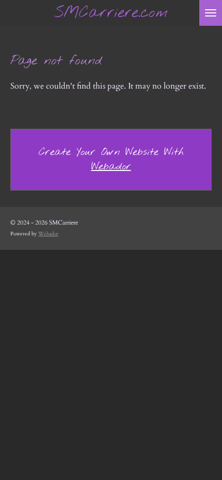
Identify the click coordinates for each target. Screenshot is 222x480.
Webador (111, 167)
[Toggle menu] (210, 13)
